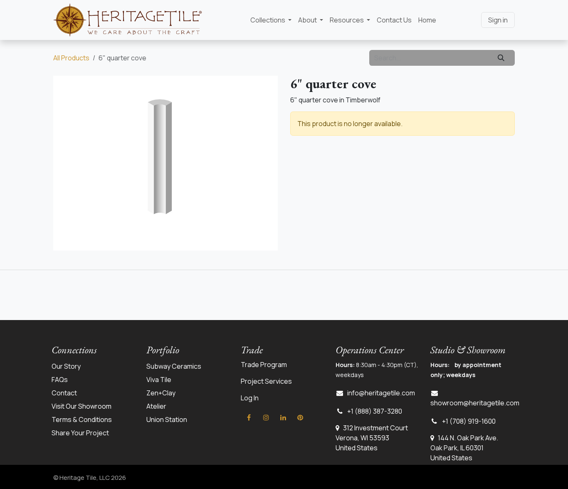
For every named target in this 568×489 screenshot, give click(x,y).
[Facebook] (248, 417)
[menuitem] (271, 20)
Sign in (498, 20)
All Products (71, 57)
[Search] (501, 58)
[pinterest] (300, 417)
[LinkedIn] (283, 417)
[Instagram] (266, 417)
